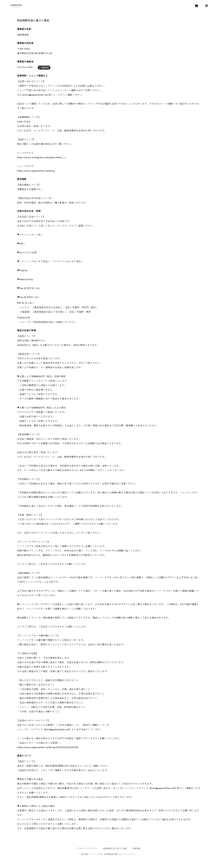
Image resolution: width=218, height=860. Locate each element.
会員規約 (136, 848)
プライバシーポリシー (87, 848)
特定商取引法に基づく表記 (115, 848)
